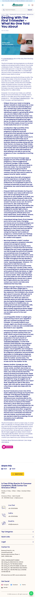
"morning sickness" (15, 262)
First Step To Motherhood (21, 98)
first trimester (20, 301)
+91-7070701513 (13, 508)
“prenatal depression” (12, 341)
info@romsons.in (13, 524)
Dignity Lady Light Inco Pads (15, 207)
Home (2, 14)
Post (7, 14)
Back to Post (18, 474)
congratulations (8, 58)
